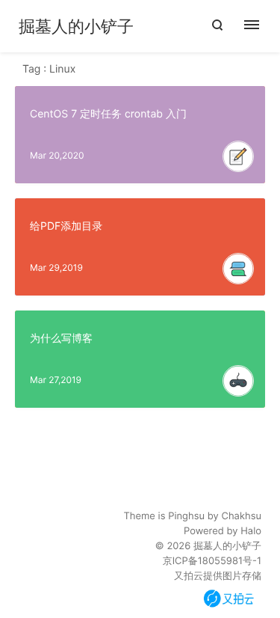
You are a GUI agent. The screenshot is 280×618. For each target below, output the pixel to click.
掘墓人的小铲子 (76, 27)
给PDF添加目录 (66, 226)
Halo (250, 531)
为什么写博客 (61, 338)
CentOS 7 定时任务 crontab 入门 (108, 114)
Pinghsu (186, 516)
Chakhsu (241, 516)
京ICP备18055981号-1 (212, 561)
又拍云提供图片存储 (217, 576)
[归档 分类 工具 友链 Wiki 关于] (259, 26)
